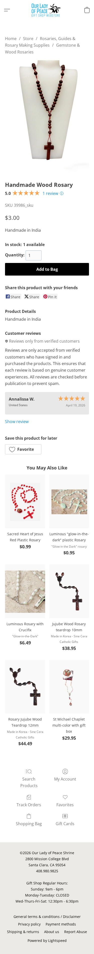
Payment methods (61, 924)
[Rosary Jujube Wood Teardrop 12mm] (25, 686)
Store (28, 38)
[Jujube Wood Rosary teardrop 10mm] (69, 591)
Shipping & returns (23, 931)
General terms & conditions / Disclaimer (47, 916)
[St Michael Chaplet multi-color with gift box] (69, 686)
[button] (47, 10)
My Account (65, 779)
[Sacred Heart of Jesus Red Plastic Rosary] (25, 501)
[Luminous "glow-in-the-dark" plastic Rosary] (69, 501)
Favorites (65, 805)
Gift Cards (65, 823)
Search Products (29, 782)
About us (51, 931)
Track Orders (29, 805)
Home (11, 38)
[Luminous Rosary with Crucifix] (25, 591)
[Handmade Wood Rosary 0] (47, 116)
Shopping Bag (29, 823)
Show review (17, 421)
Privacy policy (29, 924)
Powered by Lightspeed (47, 940)
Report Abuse (75, 931)
